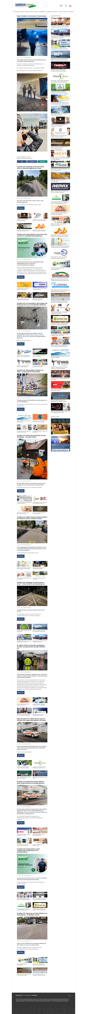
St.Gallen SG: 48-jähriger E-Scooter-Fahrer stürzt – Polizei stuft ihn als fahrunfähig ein (31, 583)
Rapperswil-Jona (42, 11)
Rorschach (49, 11)
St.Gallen (60, 11)
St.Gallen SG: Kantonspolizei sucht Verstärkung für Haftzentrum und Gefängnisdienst (28, 850)
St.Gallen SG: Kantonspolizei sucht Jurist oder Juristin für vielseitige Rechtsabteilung (32, 235)
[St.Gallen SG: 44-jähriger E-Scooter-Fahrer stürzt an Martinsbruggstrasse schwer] (32, 183)
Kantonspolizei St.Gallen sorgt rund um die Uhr (30, 878)
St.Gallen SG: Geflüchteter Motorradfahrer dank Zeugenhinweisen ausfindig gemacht (30, 782)
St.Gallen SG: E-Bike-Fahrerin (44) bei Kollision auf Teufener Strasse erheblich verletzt (32, 517)
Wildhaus (71, 11)
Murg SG (36, 11)
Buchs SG (22, 11)
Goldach (27, 11)
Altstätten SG (17, 11)
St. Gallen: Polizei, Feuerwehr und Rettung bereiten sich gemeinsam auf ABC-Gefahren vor (31, 647)
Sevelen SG (55, 11)
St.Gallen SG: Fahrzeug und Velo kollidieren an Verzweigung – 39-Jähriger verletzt (32, 914)
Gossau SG (32, 11)
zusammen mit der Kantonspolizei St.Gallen (34, 812)
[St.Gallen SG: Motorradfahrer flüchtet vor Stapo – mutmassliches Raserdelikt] (32, 384)
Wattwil (65, 11)
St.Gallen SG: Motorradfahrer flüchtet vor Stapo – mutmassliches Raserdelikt (30, 370)
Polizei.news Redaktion (27, 57)
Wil (68, 11)
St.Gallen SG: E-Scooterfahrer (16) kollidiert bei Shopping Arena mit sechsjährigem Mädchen (32, 304)
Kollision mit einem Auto (26, 945)
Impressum (19, 995)
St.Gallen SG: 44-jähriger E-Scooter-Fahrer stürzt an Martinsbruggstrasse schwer (30, 167)
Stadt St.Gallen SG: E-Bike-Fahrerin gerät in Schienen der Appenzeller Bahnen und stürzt (31, 719)
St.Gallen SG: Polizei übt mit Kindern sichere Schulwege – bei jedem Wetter (31, 436)
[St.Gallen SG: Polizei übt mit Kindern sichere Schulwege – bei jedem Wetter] (32, 459)
